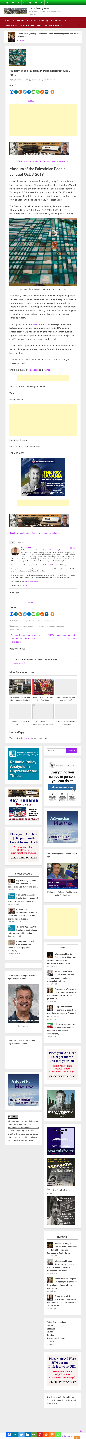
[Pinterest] (40, 1433)
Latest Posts (21, 542)
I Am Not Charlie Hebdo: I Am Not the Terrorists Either (35, 659)
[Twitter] (25, 90)
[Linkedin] (29, 90)
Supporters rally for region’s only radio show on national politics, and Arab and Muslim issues (49, 35)
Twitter (46, 370)
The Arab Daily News (39, 8)
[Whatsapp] (38, 90)
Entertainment (17, 621)
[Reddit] (42, 90)
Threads (50, 1344)
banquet (15, 626)
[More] (52, 90)
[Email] (33, 90)
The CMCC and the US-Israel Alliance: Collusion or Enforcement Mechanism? (23, 930)
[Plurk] (20, 90)
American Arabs (20, 663)
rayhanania (35, 80)
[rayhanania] (15, 555)
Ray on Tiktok (12, 25)
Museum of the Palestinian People (41, 626)
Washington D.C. (15, 629)
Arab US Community (39, 20)
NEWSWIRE (62, 1237)
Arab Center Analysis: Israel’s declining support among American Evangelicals (23, 898)
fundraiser (23, 626)
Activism (20, 40)
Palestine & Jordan (50, 621)
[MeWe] (16, 90)
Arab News (48, 569)
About (8, 20)
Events (32, 621)
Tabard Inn (60, 626)
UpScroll (50, 1341)
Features (20, 20)
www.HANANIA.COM (45, 565)
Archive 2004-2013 (53, 25)
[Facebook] (12, 90)
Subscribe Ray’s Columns (31, 25)
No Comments (49, 80)
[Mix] (52, 1433)
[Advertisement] (43, 120)
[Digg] (46, 90)
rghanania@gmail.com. (32, 581)
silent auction (39, 324)
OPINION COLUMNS (23, 874)
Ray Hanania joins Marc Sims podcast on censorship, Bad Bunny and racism (23, 883)
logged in (25, 738)
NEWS (62, 947)
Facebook (34, 370)
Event (26, 621)
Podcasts (59, 20)
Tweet (31, 100)
